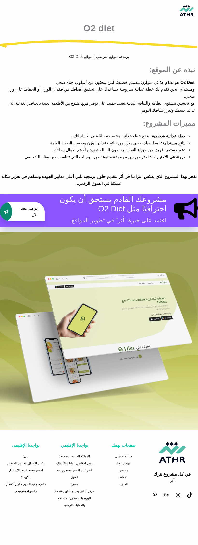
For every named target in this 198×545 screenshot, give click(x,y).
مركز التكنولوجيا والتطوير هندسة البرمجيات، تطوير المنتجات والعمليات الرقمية (74, 498)
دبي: (25, 456)
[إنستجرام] (178, 497)
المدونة (123, 484)
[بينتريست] (155, 497)
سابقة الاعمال (123, 456)
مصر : (74, 484)
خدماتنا (123, 477)
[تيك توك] (189, 497)
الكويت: (25, 477)
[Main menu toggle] (10, 11)
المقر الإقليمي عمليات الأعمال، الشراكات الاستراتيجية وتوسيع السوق (74, 470)
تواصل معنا (123, 463)
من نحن (123, 470)
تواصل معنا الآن (29, 211)
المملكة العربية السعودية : (74, 456)
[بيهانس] (166, 497)
